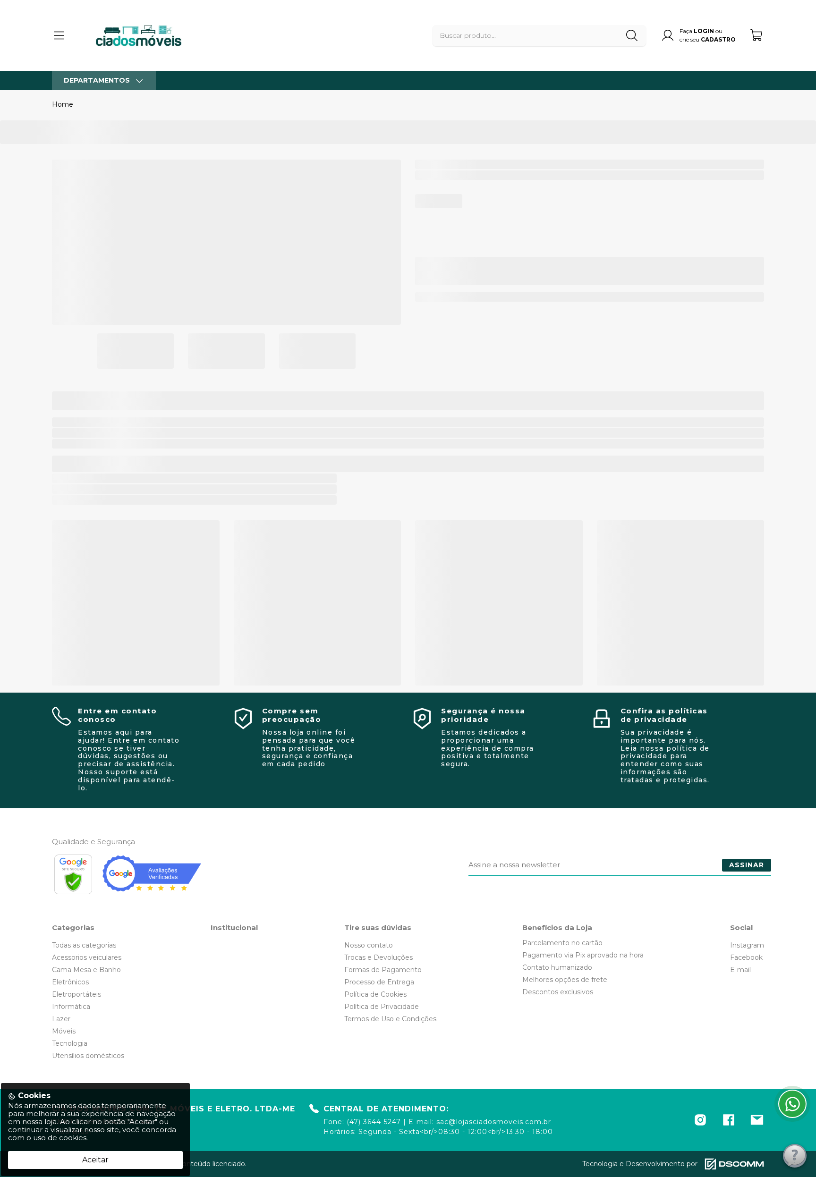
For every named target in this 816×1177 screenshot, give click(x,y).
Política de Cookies (375, 994)
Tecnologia (69, 1043)
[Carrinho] (757, 35)
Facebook (746, 957)
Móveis (64, 1031)
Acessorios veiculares (86, 957)
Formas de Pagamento (383, 969)
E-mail (740, 969)
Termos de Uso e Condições (390, 1019)
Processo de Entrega (379, 982)
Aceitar (95, 1159)
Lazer (61, 1019)
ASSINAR (746, 865)
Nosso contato (368, 945)
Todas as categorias (84, 945)
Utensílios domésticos (88, 1055)
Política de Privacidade (381, 1006)
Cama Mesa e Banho (86, 969)
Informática (71, 1006)
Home (62, 104)
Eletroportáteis (76, 994)
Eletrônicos (70, 982)
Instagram (747, 945)
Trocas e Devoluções (378, 957)
